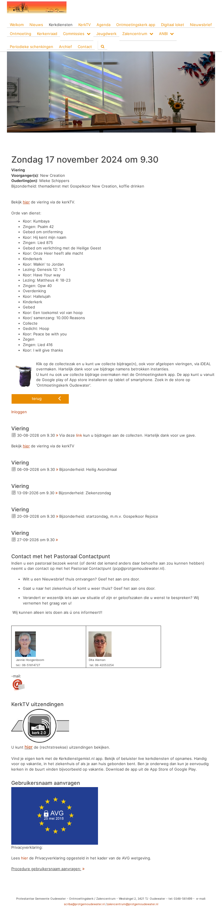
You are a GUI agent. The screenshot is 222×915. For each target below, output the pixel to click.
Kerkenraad (47, 33)
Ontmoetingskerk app (135, 24)
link (79, 435)
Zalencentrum (134, 33)
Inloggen (19, 411)
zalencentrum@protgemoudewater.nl (132, 904)
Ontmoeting (20, 33)
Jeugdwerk (106, 33)
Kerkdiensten (61, 24)
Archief (65, 46)
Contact (85, 46)
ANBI (163, 33)
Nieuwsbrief (201, 24)
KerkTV (84, 24)
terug (37, 398)
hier (24, 858)
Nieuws (36, 24)
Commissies (73, 33)
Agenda (103, 24)
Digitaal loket (172, 24)
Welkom (17, 24)
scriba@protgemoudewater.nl (84, 904)
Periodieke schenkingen (31, 46)
